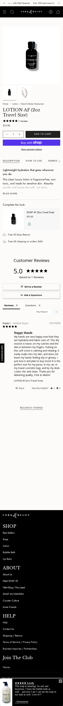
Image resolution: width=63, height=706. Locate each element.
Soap (5, 539)
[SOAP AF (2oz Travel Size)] (13, 219)
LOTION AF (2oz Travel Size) (28, 380)
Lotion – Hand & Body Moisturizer (28, 103)
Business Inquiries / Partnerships (20, 648)
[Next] (58, 3)
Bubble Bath (9, 552)
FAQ (5, 622)
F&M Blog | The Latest (14, 587)
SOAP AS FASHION (13, 594)
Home (5, 103)
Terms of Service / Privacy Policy (20, 642)
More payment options (31, 149)
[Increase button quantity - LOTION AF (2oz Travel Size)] (19, 134)
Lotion (6, 546)
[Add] (29, 224)
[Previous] (4, 3)
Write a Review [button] (33, 286)
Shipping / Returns (12, 635)
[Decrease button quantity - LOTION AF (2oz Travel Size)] (7, 134)
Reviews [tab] (9, 305)
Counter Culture (11, 600)
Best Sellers (9, 533)
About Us (7, 574)
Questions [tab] (30, 305)
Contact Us (8, 629)
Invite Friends (9, 607)
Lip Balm (7, 559)
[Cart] (58, 12)
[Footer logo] (16, 515)
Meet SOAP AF (10, 581)
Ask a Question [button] (33, 295)
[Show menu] (4, 12)
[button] (53, 388)
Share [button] (21, 388)
